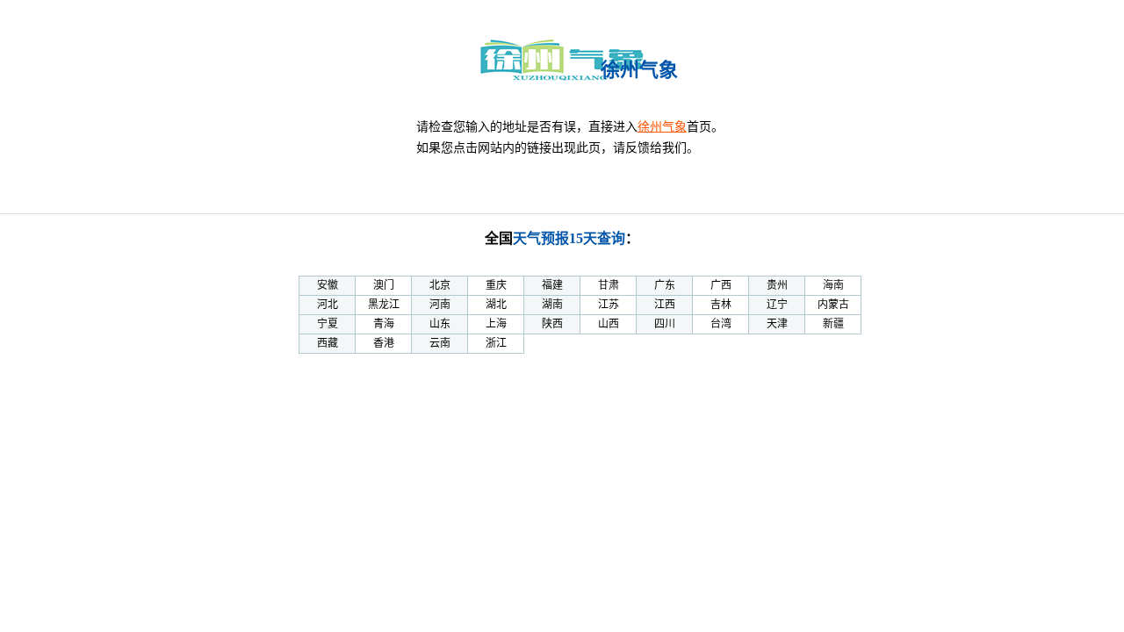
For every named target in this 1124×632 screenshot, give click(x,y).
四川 (664, 324)
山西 (608, 324)
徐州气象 (662, 126)
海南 (833, 285)
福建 (552, 285)
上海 (496, 324)
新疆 (833, 324)
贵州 (777, 285)
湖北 (496, 304)
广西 (720, 285)
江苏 (608, 304)
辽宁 (777, 304)
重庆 (496, 285)
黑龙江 (384, 304)
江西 (664, 304)
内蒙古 (833, 304)
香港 (383, 343)
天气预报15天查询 (569, 238)
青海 (383, 324)
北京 (439, 285)
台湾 (720, 324)
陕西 (552, 324)
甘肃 (608, 285)
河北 (327, 304)
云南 (439, 343)
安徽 (327, 285)
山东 (439, 324)
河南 (439, 304)
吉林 (720, 304)
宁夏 (327, 324)
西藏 (327, 343)
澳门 (383, 285)
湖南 (552, 304)
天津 (777, 324)
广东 (664, 285)
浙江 (496, 343)
